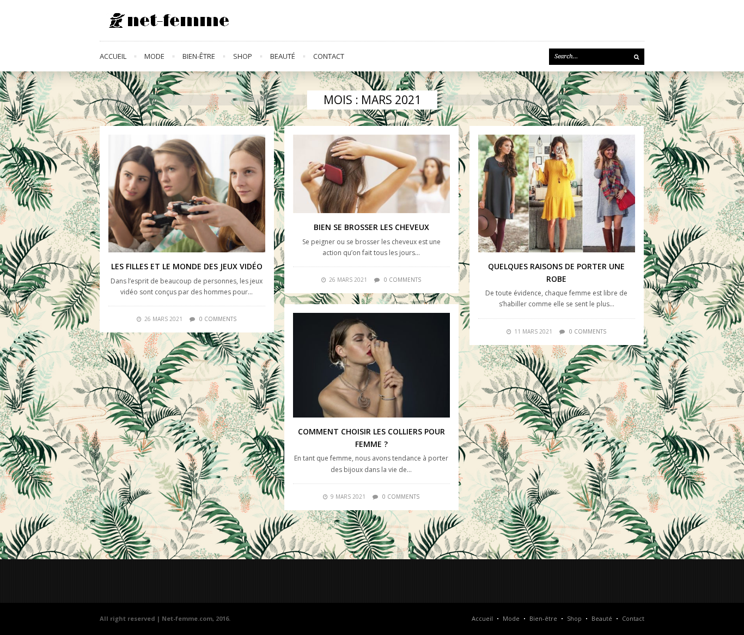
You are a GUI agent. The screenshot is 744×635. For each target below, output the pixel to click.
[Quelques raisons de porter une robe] (556, 193)
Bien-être (198, 56)
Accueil (113, 56)
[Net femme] (165, 20)
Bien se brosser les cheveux (371, 227)
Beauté (282, 56)
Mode (154, 56)
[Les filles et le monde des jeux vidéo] (186, 193)
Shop (242, 56)
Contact (328, 56)
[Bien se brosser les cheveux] (371, 174)
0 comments (217, 319)
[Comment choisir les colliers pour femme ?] (371, 365)
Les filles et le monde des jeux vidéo (187, 266)
